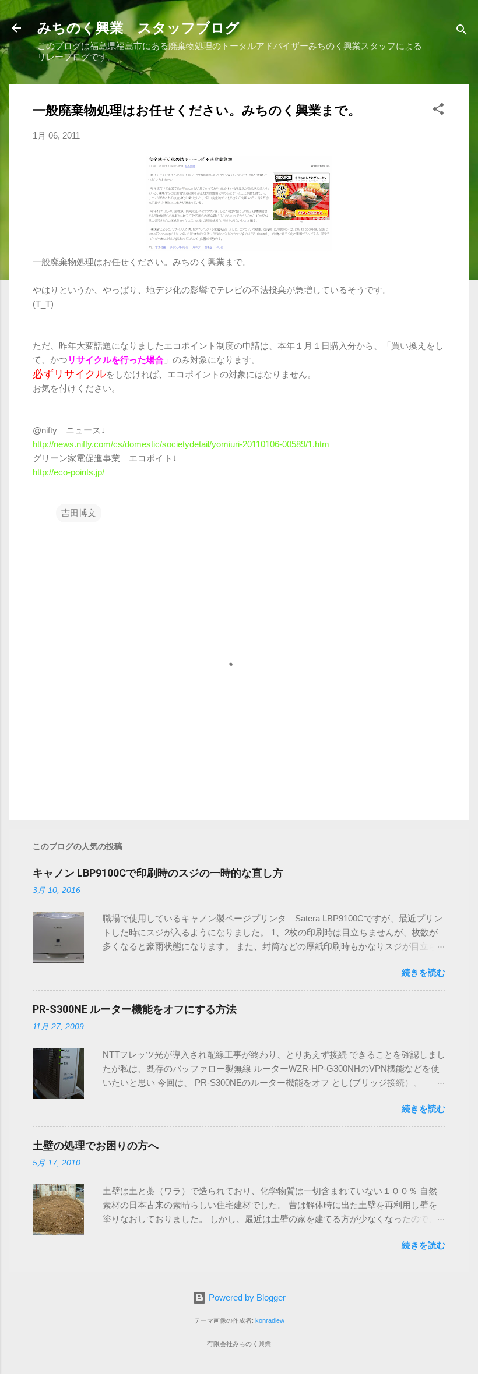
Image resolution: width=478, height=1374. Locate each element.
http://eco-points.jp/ (68, 472)
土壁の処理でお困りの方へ (96, 1145)
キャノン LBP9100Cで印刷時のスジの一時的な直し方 (158, 873)
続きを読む (423, 972)
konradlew (269, 1320)
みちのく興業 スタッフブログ (138, 28)
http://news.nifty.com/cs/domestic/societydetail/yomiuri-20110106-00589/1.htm (181, 444)
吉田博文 (78, 513)
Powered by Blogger (246, 1297)
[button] (438, 111)
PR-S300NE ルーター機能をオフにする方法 (135, 1009)
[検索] (462, 32)
